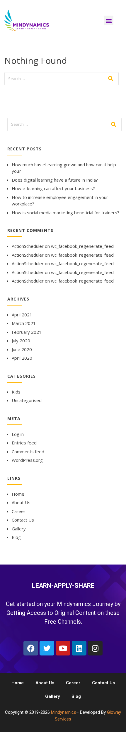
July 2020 (21, 340)
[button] (108, 20)
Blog (16, 537)
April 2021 (22, 315)
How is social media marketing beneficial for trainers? (65, 212)
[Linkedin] (79, 648)
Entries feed (24, 443)
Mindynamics (63, 712)
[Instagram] (95, 648)
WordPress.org (27, 460)
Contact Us (23, 520)
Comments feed (28, 451)
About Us (21, 502)
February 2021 (27, 332)
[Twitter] (47, 648)
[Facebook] (30, 648)
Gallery (19, 529)
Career (18, 511)
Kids (16, 392)
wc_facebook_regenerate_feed (82, 246)
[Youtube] (63, 648)
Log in (18, 434)
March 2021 (24, 323)
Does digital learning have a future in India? (55, 180)
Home (18, 494)
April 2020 (22, 358)
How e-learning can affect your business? (53, 188)
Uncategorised (27, 400)
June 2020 (22, 349)
